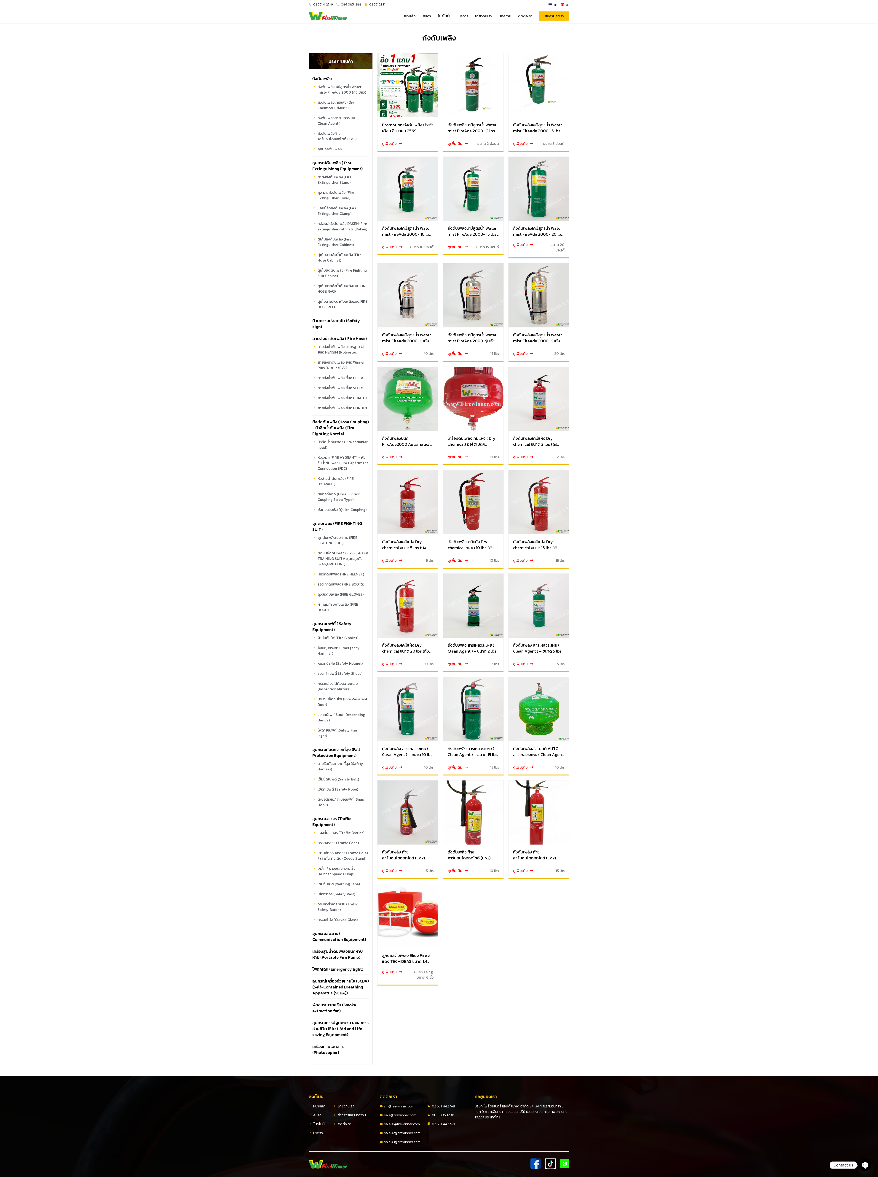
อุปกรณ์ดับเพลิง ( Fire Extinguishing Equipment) (337, 166)
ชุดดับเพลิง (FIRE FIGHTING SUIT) (337, 526)
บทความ (505, 16)
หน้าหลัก (409, 16)
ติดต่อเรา (525, 16)
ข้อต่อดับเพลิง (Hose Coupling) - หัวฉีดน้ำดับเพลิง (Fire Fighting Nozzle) (340, 428)
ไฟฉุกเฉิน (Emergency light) (337, 969)
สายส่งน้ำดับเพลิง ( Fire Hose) (339, 338)
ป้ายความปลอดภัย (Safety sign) (336, 324)
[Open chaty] (865, 1165)
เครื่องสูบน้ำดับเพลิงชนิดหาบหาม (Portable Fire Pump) (337, 954)
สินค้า (427, 16)
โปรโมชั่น (445, 16)
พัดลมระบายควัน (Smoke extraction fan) (334, 1008)
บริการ (463, 16)
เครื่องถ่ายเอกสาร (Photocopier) (328, 1049)
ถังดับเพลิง (322, 79)
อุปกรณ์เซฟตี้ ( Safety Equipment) (331, 627)
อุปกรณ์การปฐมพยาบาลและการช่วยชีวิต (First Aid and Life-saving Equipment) (340, 1029)
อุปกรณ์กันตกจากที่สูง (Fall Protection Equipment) (336, 752)
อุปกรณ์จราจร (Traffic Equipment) (331, 821)
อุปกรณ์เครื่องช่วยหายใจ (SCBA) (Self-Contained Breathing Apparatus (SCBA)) (340, 987)
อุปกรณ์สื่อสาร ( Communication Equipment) (339, 936)
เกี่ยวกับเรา (483, 16)
